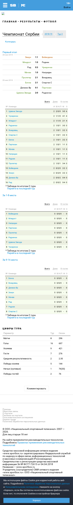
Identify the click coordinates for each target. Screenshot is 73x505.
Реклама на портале (12, 415)
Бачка (11, 140)
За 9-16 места (10, 259)
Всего (47, 102)
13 (7, 168)
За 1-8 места (9, 195)
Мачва (11, 149)
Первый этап (10, 52)
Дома (55, 102)
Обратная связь (10, 411)
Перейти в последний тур (21, 188)
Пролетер (13, 163)
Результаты (30, 21)
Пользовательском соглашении (22, 487)
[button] (22, 34)
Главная (10, 21)
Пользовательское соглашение (18, 417)
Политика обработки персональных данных (24, 421)
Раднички (13, 125)
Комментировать (36, 388)
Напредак (13, 154)
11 (7, 159)
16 (7, 182)
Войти (67, 7)
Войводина (13, 168)
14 (7, 173)
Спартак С (13, 135)
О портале (7, 413)
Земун (11, 173)
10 (7, 154)
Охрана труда (9, 419)
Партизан (13, 144)
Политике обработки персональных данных (47, 483)
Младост (12, 121)
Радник (12, 159)
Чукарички (13, 116)
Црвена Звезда (15, 111)
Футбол (50, 21)
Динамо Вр (13, 178)
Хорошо (37, 500)
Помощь (7, 409)
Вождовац (13, 130)
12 (7, 163)
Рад (10, 182)
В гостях (64, 102)
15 (7, 178)
